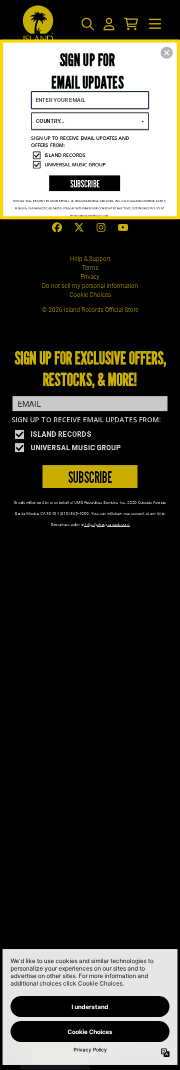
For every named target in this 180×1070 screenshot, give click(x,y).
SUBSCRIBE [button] (85, 183)
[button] (166, 53)
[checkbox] (91, 155)
